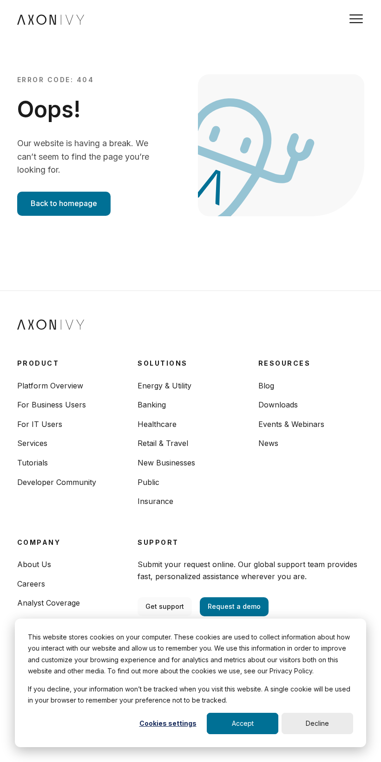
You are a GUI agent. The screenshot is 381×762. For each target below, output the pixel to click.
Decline (317, 723)
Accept (243, 723)
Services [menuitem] (32, 443)
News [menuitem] (268, 443)
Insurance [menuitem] (155, 501)
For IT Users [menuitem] (39, 424)
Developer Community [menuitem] (56, 482)
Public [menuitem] (148, 482)
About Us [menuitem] (34, 564)
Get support (164, 606)
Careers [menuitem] (31, 583)
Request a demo (234, 606)
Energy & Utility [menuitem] (164, 385)
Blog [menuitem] (266, 385)
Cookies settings (168, 723)
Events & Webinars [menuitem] (291, 424)
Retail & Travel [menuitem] (163, 443)
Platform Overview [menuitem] (50, 385)
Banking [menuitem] (152, 404)
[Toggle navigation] (356, 19)
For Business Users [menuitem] (51, 404)
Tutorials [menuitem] (32, 462)
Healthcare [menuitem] (157, 424)
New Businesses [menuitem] (166, 462)
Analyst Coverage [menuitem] (48, 602)
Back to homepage (64, 203)
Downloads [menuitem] (278, 404)
